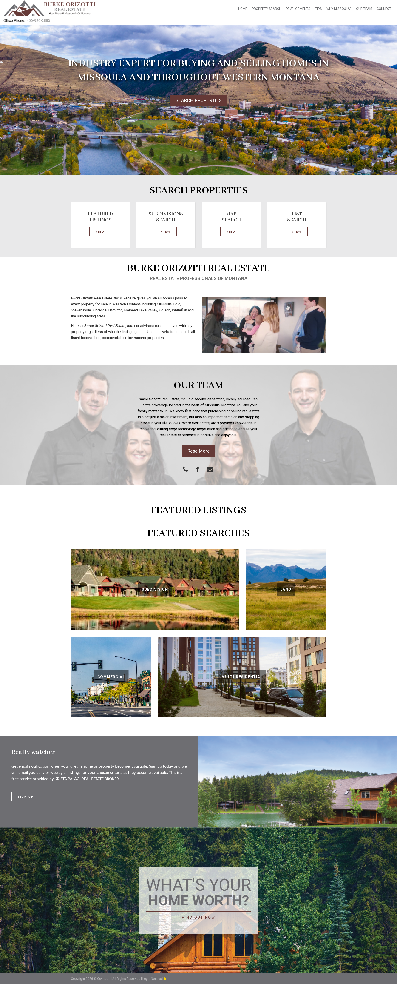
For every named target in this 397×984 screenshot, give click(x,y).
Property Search (266, 9)
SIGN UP (26, 796)
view (166, 231)
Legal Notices (152, 979)
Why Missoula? (339, 9)
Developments (298, 9)
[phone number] (186, 470)
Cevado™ (104, 979)
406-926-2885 (38, 20)
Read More (198, 451)
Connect (384, 9)
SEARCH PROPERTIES (199, 100)
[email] (213, 470)
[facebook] (201, 470)
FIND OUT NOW (198, 917)
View (100, 231)
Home (242, 9)
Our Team (364, 9)
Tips (318, 9)
